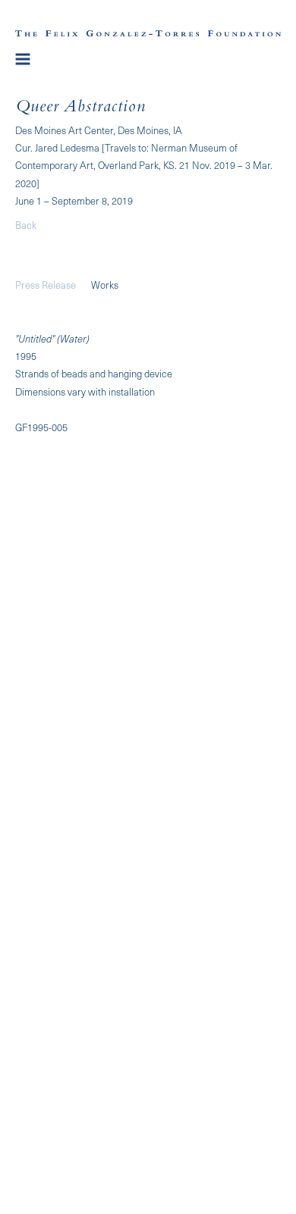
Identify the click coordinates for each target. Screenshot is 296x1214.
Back (25, 224)
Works (104, 284)
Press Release (45, 284)
